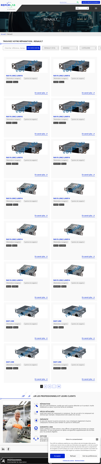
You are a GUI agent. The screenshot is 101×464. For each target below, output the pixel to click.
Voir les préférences (89, 456)
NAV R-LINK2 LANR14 (14, 198)
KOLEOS (9, 123)
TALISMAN (62, 123)
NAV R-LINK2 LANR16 (14, 76)
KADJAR (56, 82)
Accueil (3, 34)
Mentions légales (79, 460)
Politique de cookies (68, 460)
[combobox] (68, 2)
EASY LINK (10, 321)
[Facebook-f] (8, 449)
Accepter (57, 456)
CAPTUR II (9, 327)
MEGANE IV (57, 164)
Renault (16, 82)
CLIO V (55, 327)
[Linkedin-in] (3, 449)
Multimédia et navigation (13, 78)
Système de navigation (30, 78)
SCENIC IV (15, 164)
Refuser (73, 456)
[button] (97, 439)
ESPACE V (9, 82)
